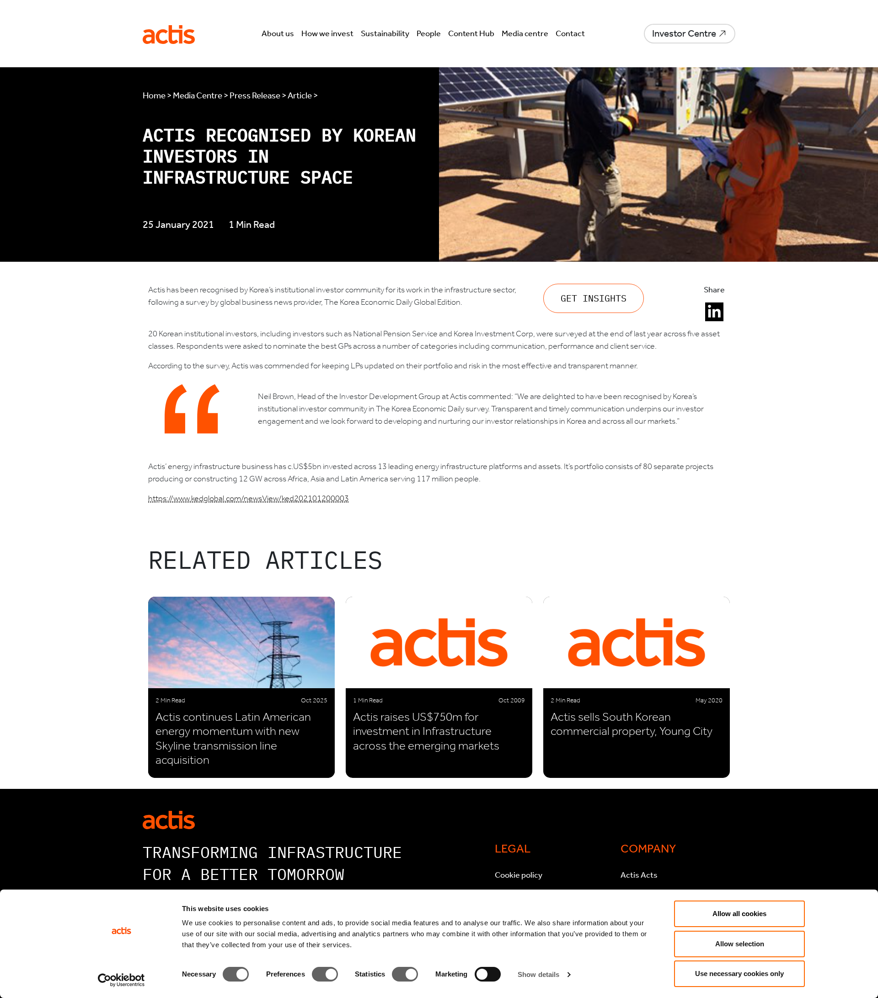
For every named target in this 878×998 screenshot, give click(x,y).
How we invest (327, 33)
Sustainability (385, 33)
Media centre (525, 33)
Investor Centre (684, 33)
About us (278, 33)
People (429, 33)
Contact (570, 33)
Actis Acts (639, 875)
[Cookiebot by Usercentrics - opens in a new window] (121, 980)
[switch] (325, 974)
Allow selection (739, 944)
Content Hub (471, 33)
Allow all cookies (739, 913)
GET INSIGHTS (593, 298)
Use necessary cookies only (739, 973)
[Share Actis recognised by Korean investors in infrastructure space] (714, 312)
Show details (538, 974)
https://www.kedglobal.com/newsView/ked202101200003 (248, 498)
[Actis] (169, 819)
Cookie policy (518, 875)
